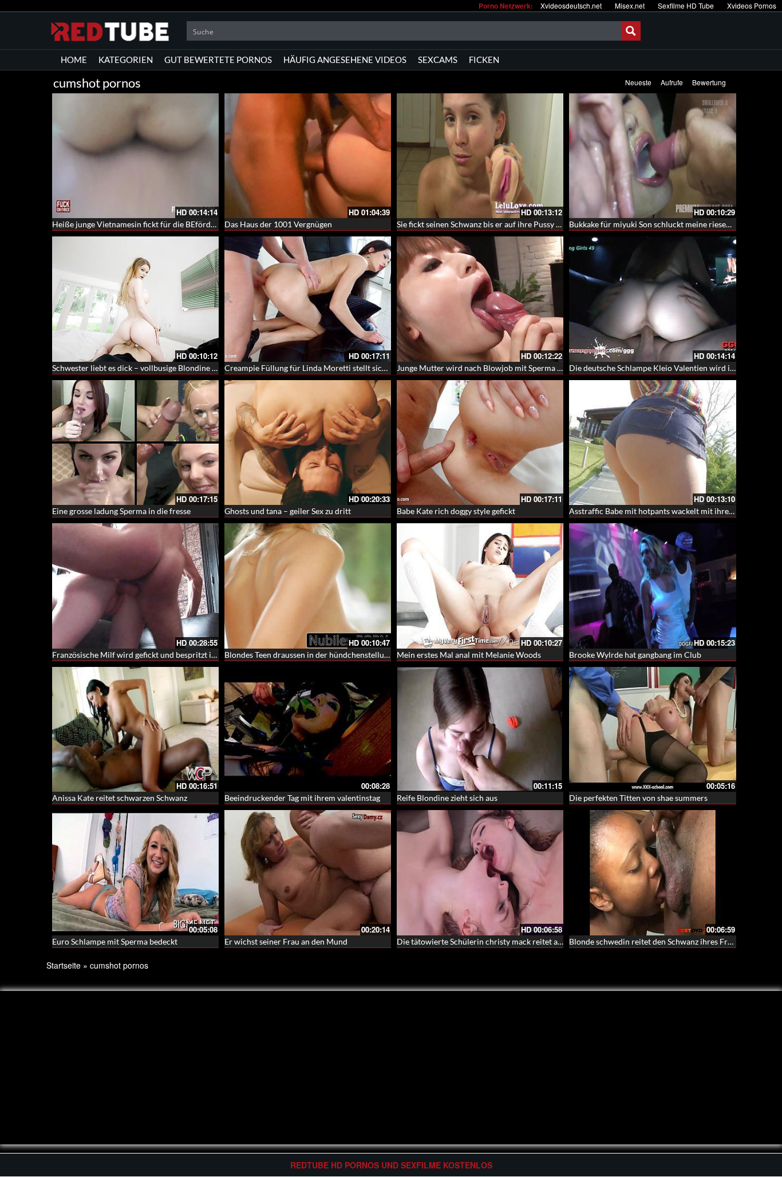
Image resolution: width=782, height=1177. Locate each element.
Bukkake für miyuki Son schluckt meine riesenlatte (658, 224)
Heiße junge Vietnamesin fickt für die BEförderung (141, 224)
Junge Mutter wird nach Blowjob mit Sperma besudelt (492, 368)
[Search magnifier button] (631, 31)
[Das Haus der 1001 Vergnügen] (307, 155)
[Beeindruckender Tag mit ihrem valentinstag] (307, 728)
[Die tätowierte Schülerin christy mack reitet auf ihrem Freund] (480, 871)
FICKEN (484, 59)
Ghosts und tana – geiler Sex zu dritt (287, 511)
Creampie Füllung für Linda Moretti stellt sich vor (312, 368)
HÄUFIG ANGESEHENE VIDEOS (344, 59)
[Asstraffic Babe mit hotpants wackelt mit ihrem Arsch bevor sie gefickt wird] (652, 442)
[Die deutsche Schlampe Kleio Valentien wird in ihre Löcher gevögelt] (652, 298)
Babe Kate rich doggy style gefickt (456, 511)
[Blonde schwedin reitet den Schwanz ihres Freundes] (652, 871)
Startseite (63, 965)
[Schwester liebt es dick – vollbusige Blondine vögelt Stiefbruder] (135, 298)
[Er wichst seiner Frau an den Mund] (307, 871)
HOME (74, 59)
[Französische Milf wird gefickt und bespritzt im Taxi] (135, 585)
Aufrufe (672, 82)
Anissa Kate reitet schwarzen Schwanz (119, 798)
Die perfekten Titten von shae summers (638, 798)
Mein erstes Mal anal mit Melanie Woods (469, 654)
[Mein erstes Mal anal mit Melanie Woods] (480, 585)
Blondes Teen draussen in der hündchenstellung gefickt (321, 654)
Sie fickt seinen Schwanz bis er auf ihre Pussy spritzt (488, 224)
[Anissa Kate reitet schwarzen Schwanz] (135, 729)
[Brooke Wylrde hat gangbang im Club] (652, 585)
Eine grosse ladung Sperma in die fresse (121, 511)
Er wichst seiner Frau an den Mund (285, 941)
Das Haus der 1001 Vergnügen (278, 224)
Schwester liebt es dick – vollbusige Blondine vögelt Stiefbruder (164, 368)
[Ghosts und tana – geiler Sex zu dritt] (307, 442)
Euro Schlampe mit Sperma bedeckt (114, 941)
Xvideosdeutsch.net (571, 5)
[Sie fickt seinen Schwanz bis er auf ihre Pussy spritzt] (480, 155)
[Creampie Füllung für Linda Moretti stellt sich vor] (307, 298)
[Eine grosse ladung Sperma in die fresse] (135, 442)
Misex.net (630, 5)
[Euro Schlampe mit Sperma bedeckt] (135, 871)
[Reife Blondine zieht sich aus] (480, 728)
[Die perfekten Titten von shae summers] (652, 728)
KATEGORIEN (125, 59)
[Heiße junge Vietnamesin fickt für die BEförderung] (135, 155)
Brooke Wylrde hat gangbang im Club (635, 654)
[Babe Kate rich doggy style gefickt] (480, 442)
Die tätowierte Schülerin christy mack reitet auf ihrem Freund (506, 941)
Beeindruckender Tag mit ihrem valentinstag (302, 798)
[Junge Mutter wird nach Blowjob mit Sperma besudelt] (480, 298)
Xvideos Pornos (751, 5)
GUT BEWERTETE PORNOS (218, 59)
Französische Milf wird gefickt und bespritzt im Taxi (143, 654)
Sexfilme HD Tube (686, 5)
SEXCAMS (437, 59)
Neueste (638, 82)
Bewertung (709, 82)
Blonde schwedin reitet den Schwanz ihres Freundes (661, 941)
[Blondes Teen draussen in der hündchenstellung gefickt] (307, 585)
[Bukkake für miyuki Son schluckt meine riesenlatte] (652, 155)
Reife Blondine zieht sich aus (447, 798)
